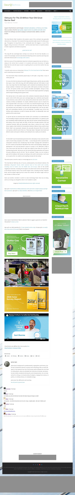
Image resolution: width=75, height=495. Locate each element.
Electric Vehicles (17, 10)
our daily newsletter (22, 190)
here (28, 346)
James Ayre (10, 22)
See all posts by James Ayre (18, 382)
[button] (11, 11)
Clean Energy (7, 10)
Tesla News (32, 10)
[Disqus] (26, 401)
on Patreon (38, 28)
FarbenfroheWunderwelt (23, 183)
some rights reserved (34, 183)
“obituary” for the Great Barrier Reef (33, 70)
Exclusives (39, 10)
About (55, 10)
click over (34, 159)
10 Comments (15, 22)
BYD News (26, 10)
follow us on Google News (36, 190)
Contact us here (14, 222)
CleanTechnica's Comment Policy (12, 348)
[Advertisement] (50, 4)
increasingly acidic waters (22, 57)
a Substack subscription (29, 28)
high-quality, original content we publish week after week (31, 30)
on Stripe (45, 28)
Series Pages (48, 10)
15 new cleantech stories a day (28, 227)
